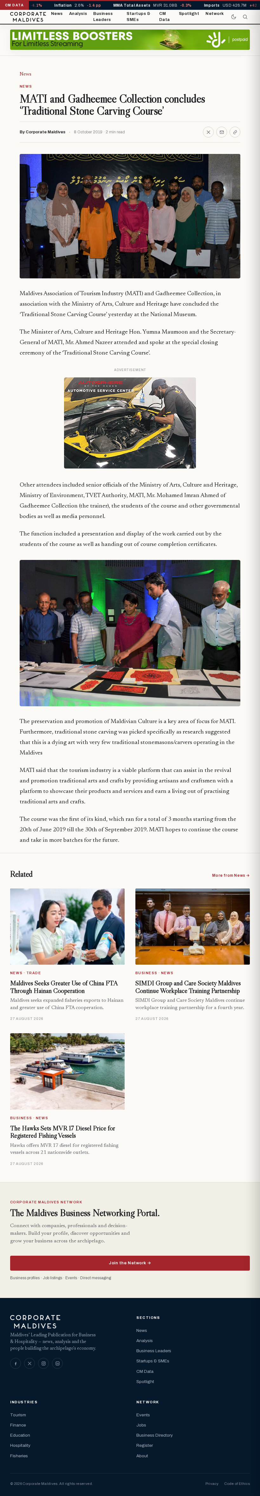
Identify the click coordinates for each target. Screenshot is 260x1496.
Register (144, 1445)
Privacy (211, 1484)
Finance (18, 1425)
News (57, 13)
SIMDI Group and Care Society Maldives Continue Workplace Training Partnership (188, 987)
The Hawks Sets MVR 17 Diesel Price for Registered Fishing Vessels (62, 1132)
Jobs (141, 1425)
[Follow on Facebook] (15, 1363)
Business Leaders (103, 16)
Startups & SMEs (138, 16)
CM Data (164, 16)
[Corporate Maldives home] (28, 17)
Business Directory (154, 1435)
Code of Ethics (237, 1484)
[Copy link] (235, 132)
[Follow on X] (29, 1363)
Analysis (78, 13)
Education (20, 1435)
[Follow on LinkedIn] (57, 1363)
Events (143, 1415)
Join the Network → (130, 1263)
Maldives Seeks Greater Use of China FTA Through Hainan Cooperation (64, 987)
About (142, 1455)
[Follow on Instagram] (43, 1363)
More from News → (231, 875)
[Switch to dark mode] (233, 17)
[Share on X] (208, 132)
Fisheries (19, 1455)
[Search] (245, 17)
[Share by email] (221, 132)
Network (214, 13)
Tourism (18, 1415)
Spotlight (189, 13)
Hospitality (20, 1445)
